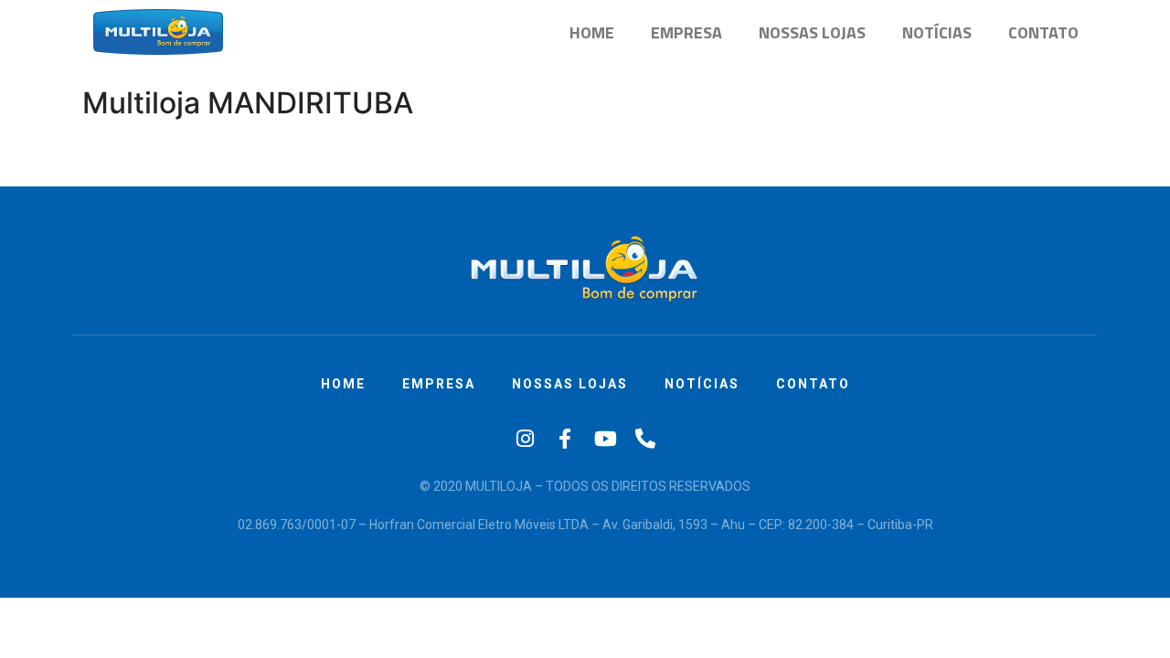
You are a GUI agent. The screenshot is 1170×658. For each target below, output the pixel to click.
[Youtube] (605, 439)
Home (591, 32)
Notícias (937, 32)
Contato (1043, 32)
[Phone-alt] (645, 439)
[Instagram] (525, 439)
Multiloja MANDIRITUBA (247, 103)
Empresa (686, 32)
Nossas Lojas (812, 32)
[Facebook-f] (565, 439)
